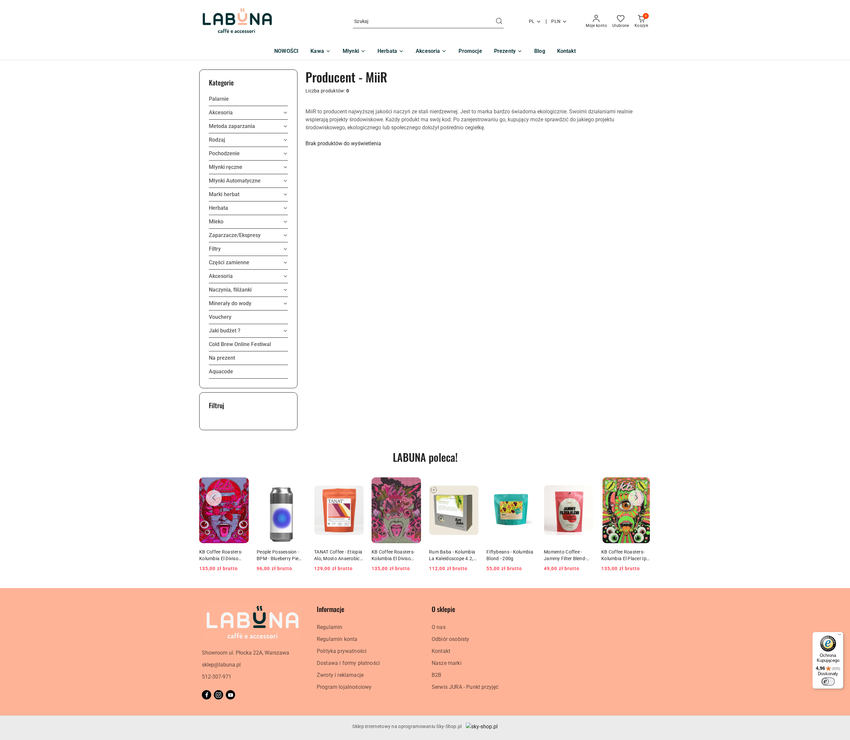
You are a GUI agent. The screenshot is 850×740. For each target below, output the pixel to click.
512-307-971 (216, 677)
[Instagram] (218, 694)
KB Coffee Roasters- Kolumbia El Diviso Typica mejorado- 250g (396, 555)
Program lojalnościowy (344, 687)
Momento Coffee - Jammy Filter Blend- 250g (565, 555)
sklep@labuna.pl (221, 665)
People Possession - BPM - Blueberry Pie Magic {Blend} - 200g (279, 555)
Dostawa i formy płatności (348, 663)
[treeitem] (248, 99)
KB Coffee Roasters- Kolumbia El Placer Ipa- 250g (625, 555)
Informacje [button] (330, 609)
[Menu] (839, 636)
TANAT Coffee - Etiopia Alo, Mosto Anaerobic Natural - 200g (338, 555)
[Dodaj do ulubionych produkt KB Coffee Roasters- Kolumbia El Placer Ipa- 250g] (643, 485)
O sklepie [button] (443, 609)
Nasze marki (447, 663)
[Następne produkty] (636, 498)
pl (532, 21)
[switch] (828, 681)
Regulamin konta (337, 639)
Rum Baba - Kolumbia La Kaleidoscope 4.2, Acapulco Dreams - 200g (452, 555)
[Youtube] (230, 694)
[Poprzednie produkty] (214, 498)
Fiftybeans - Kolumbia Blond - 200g (509, 555)
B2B (436, 675)
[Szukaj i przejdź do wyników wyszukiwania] (499, 22)
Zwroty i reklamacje (340, 675)
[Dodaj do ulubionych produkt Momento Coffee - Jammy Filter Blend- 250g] (586, 485)
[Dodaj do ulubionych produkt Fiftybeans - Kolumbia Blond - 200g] (528, 485)
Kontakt (441, 651)
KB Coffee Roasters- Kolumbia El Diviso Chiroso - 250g (220, 555)
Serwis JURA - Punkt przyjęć (465, 687)
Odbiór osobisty (450, 639)
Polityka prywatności (342, 651)
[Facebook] (206, 694)
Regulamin (329, 627)
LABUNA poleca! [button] (425, 457)
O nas (439, 627)
